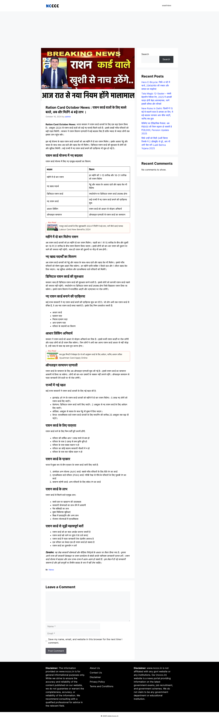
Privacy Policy (97, 681)
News (51, 570)
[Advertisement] (109, 29)
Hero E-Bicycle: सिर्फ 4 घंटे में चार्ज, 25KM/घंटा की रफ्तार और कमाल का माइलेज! (155, 85)
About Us (95, 668)
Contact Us (96, 672)
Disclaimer (95, 677)
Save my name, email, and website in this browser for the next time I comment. (85, 641)
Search (145, 54)
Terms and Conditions (101, 686)
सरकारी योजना (166, 6)
